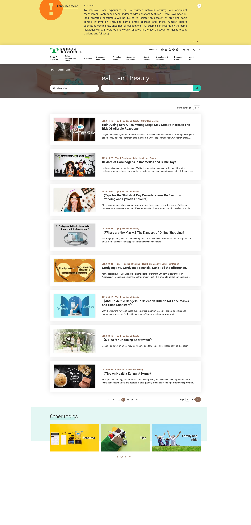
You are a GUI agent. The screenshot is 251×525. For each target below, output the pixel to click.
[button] (190, 41)
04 (128, 399)
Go (198, 399)
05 (132, 399)
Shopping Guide (64, 70)
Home (52, 70)
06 (137, 399)
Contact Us (152, 50)
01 (114, 399)
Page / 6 (186, 399)
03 (123, 399)
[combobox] (74, 88)
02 (119, 399)
